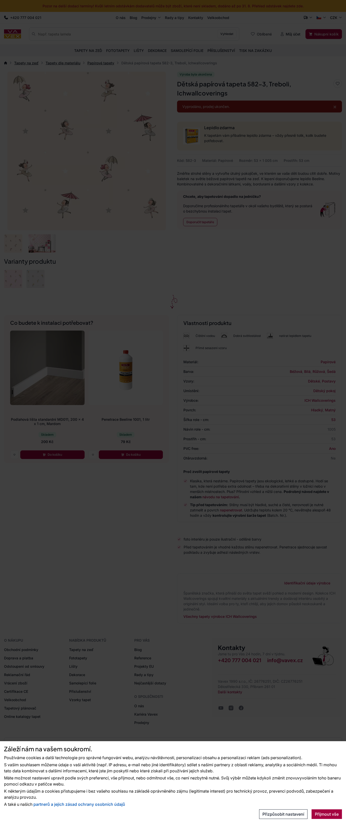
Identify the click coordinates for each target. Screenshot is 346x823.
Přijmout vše (327, 814)
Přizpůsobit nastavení (283, 814)
